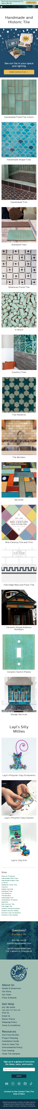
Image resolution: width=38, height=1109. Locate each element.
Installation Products (10, 900)
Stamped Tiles (7, 891)
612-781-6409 (19, 940)
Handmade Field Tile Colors (19, 117)
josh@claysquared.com (19, 943)
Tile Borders (6, 896)
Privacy (17, 1106)
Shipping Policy (9, 1022)
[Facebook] (25, 1083)
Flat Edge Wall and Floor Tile (19, 585)
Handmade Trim (7, 898)
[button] (35, 6)
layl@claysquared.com (19, 948)
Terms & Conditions (11, 1025)
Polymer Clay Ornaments (11, 913)
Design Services (7, 889)
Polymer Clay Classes (10, 915)
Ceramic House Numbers (11, 908)
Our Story (6, 991)
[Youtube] (6, 1083)
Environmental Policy (12, 1047)
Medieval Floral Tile (9, 885)
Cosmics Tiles (19, 372)
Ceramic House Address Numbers (19, 628)
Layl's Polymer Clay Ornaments (19, 775)
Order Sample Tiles (17, 72)
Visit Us (5, 1013)
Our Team (6, 995)
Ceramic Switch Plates (10, 911)
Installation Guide (10, 1041)
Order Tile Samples (11, 1054)
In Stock (5, 883)
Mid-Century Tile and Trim (19, 542)
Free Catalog (8, 1050)
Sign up (18, 1076)
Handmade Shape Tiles (10, 880)
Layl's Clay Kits (19, 860)
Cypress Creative (8, 1106)
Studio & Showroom (11, 988)
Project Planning (10, 1038)
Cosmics (5, 887)
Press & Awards (9, 998)
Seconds (5, 902)
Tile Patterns (6, 893)
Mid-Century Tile (8, 904)
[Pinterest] (19, 1083)
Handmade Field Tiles (10, 878)
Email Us (6, 1016)
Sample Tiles (31, 2)
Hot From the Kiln (10, 1035)
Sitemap (23, 1106)
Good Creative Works (17, 1104)
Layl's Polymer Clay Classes (19, 818)
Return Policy (8, 1019)
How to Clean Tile (10, 1044)
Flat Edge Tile (7, 906)
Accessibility (31, 1106)
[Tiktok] (31, 1083)
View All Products (8, 876)
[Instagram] (12, 1083)
